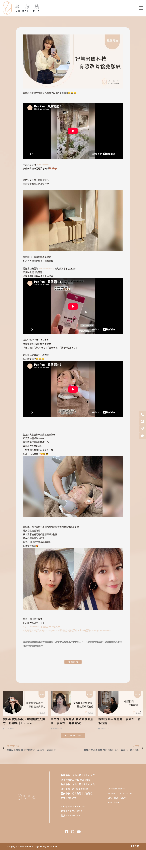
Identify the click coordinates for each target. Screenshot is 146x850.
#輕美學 (56, 626)
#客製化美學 (45, 626)
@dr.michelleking (46, 268)
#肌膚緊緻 (72, 630)
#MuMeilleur (33, 626)
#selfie (108, 630)
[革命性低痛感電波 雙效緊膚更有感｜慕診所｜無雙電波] (25, 703)
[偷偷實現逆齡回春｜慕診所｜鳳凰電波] (120, 703)
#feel (92, 630)
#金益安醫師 (84, 630)
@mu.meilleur (42, 164)
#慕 (25, 626)
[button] (6, 711)
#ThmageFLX (50, 630)
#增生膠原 (62, 630)
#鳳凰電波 (28, 630)
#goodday (100, 630)
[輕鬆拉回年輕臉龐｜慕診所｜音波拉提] (73, 703)
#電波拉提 (39, 630)
